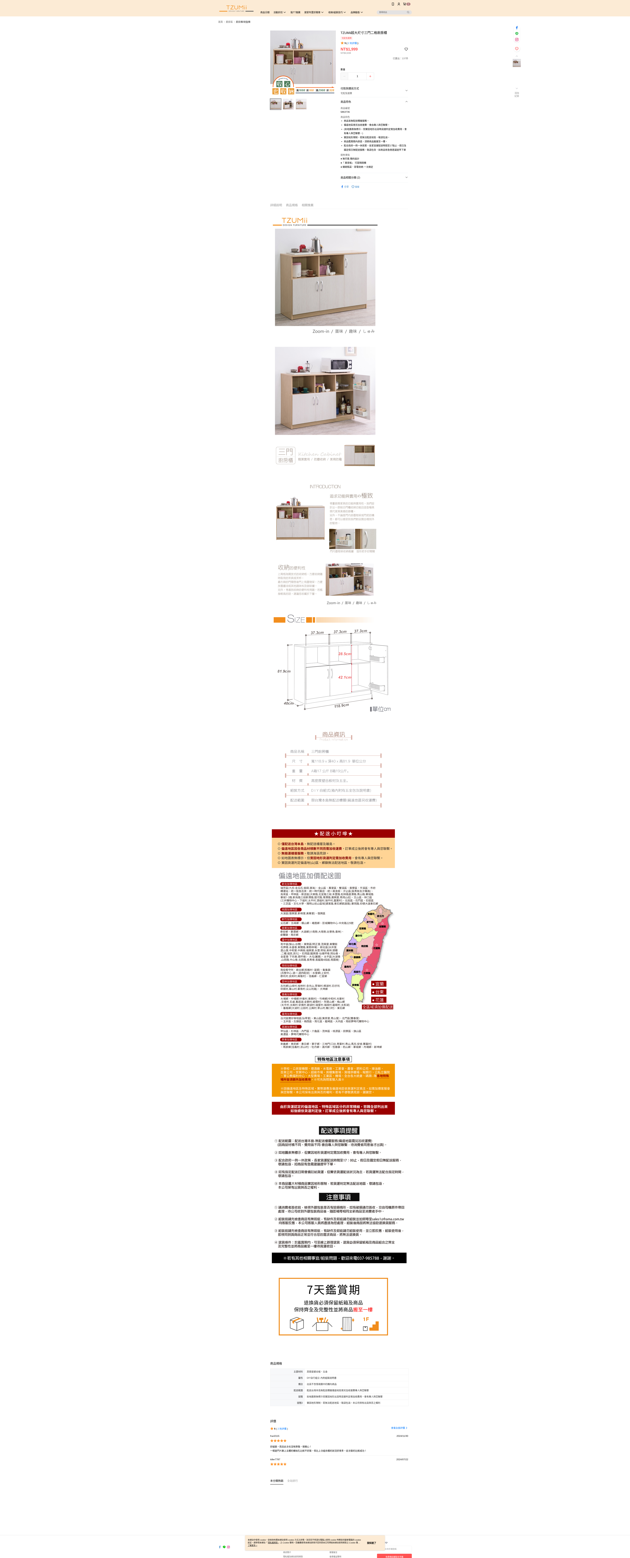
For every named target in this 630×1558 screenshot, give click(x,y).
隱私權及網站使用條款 (293, 1557)
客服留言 (333, 1552)
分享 (346, 186)
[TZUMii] (236, 8)
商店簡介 (287, 1552)
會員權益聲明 (335, 1557)
